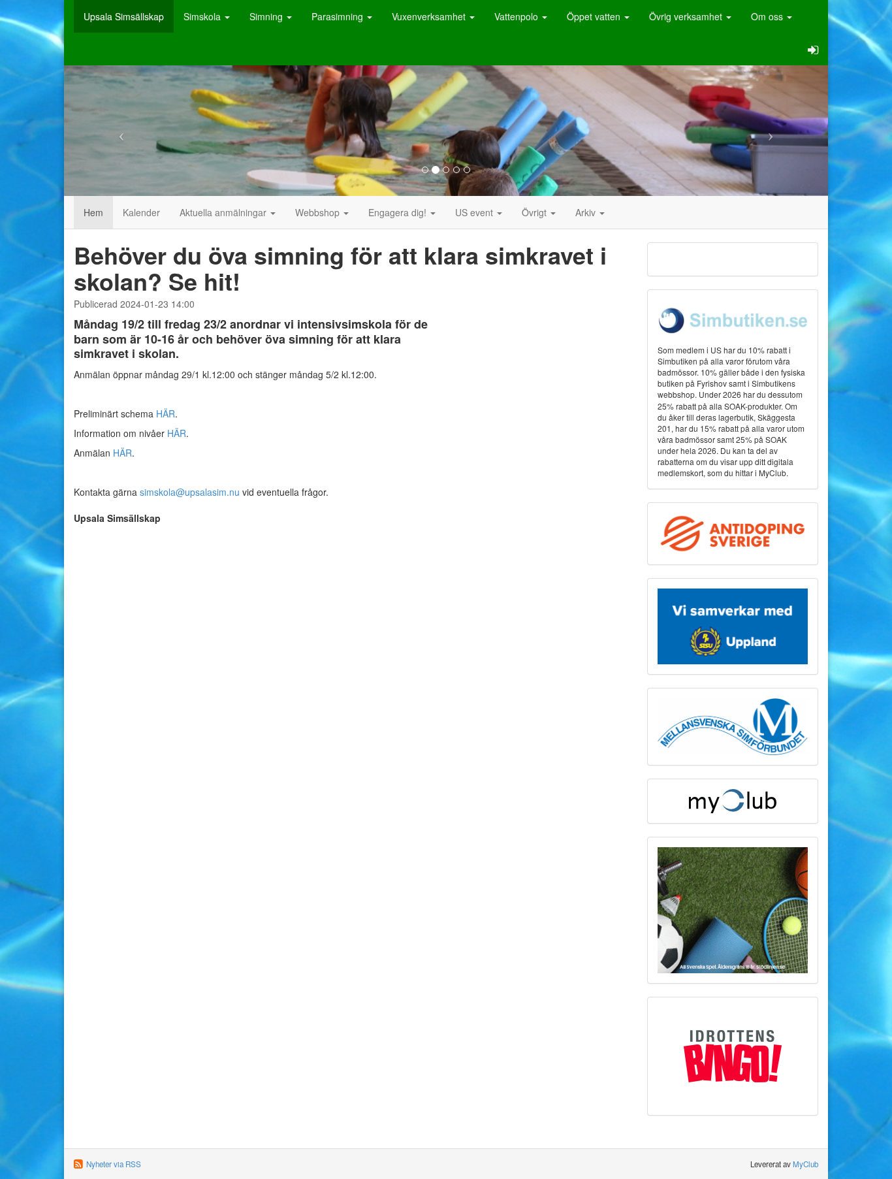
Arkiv (586, 212)
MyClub (805, 1164)
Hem (93, 212)
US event (475, 212)
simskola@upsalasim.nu (190, 491)
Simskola (203, 16)
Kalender (141, 212)
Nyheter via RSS (113, 1164)
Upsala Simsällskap (124, 16)
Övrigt (535, 212)
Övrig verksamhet (687, 16)
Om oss (768, 16)
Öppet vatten (595, 16)
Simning (267, 16)
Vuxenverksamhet (430, 16)
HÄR (165, 413)
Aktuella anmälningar (224, 212)
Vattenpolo (517, 16)
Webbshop (318, 212)
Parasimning (338, 16)
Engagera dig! (398, 212)
